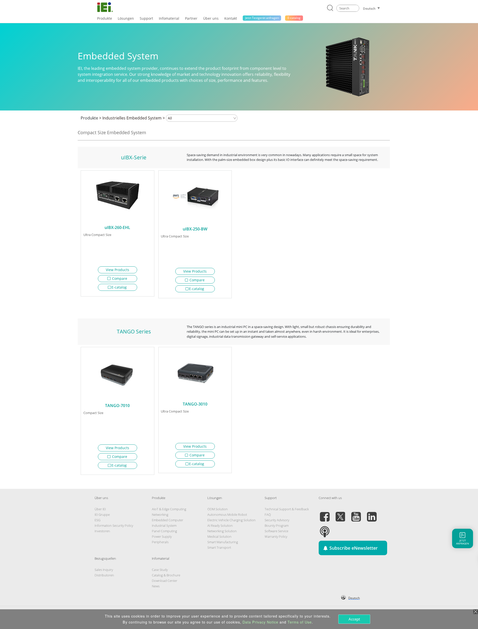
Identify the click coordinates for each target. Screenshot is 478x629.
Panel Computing (164, 531)
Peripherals (160, 542)
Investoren (102, 531)
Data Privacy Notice (260, 622)
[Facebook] (325, 514)
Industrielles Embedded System (132, 118)
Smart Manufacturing (222, 542)
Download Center (164, 580)
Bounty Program (277, 525)
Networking (160, 514)
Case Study (160, 569)
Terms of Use (300, 622)
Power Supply (162, 536)
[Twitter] (340, 514)
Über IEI (100, 509)
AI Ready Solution (220, 525)
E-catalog (119, 287)
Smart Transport (219, 547)
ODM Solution (217, 509)
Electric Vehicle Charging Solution (231, 520)
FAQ (268, 514)
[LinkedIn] (372, 514)
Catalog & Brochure (166, 575)
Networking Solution (222, 531)
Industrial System (164, 525)
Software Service (276, 531)
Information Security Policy (114, 525)
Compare (119, 278)
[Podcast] (325, 529)
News (156, 586)
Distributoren (104, 575)
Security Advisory (277, 520)
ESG (97, 520)
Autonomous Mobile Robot (227, 514)
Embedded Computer (167, 520)
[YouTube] (356, 514)
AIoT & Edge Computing (169, 509)
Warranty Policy (276, 536)
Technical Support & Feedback (287, 509)
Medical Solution (219, 536)
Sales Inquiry (104, 569)
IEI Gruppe (102, 514)
